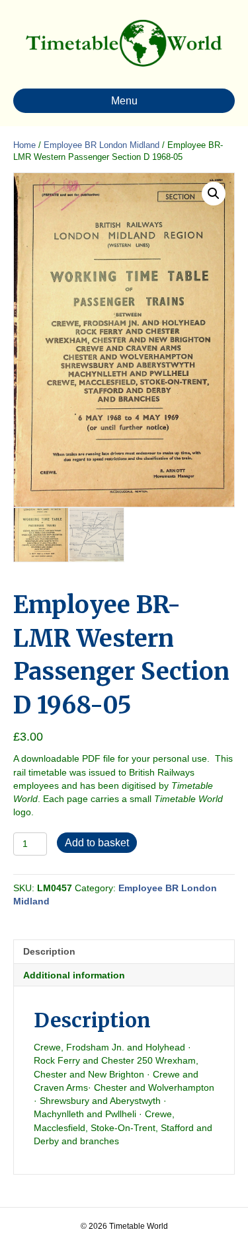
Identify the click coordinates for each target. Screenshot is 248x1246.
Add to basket (97, 842)
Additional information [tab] (74, 975)
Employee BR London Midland (101, 145)
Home (24, 145)
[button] (214, 193)
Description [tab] (49, 951)
